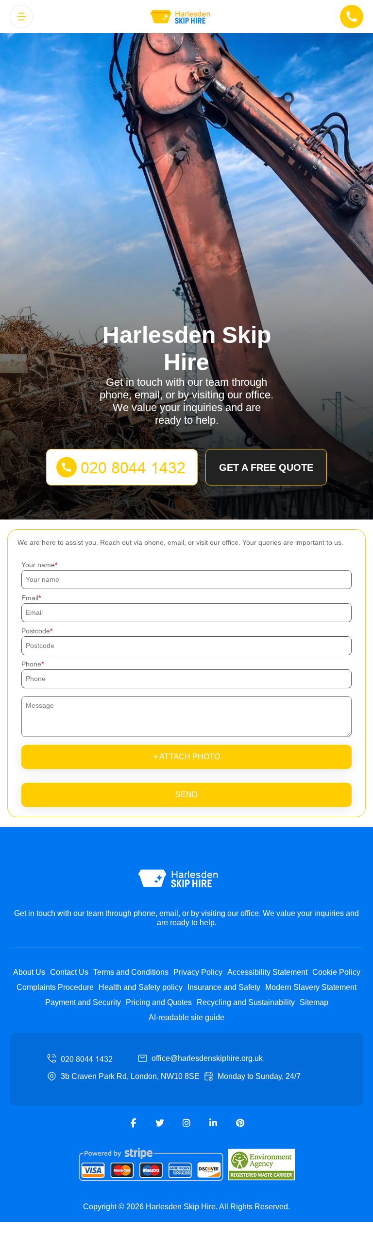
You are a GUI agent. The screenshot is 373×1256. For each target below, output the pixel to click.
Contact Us (69, 972)
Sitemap (314, 1002)
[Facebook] (133, 1123)
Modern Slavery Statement (310, 987)
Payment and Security (83, 1002)
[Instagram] (186, 1123)
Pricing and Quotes (159, 1002)
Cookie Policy (336, 972)
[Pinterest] (240, 1123)
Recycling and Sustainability (246, 1002)
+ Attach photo (186, 757)
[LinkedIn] (213, 1123)
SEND (186, 794)
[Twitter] (160, 1123)
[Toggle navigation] (21, 16)
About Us (29, 972)
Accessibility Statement (267, 972)
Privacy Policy (197, 972)
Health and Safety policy (141, 987)
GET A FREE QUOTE (266, 467)
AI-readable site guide (186, 1017)
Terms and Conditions (131, 972)
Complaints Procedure (55, 987)
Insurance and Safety (223, 987)
